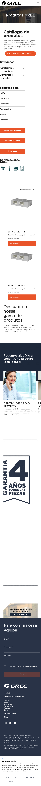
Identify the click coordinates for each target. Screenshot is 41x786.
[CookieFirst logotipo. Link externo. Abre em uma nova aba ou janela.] (2, 759)
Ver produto (15, 243)
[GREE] (11, 3)
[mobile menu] (38, 3)
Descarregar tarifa (12, 140)
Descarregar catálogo (12, 130)
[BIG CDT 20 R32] (22, 202)
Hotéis (2, 93)
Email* (6, 639)
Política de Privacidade (27, 666)
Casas (6, 710)
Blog (6, 717)
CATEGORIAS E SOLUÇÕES (19, 53)
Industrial (12, 178)
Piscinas (3, 114)
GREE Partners (10, 713)
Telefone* (7, 655)
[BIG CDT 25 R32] (22, 256)
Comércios (4, 98)
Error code (12, 151)
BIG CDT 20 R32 (16, 232)
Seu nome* (8, 647)
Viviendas (4, 120)
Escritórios (4, 104)
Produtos (7, 693)
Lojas (6, 702)
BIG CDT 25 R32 (16, 286)
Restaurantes (5, 109)
